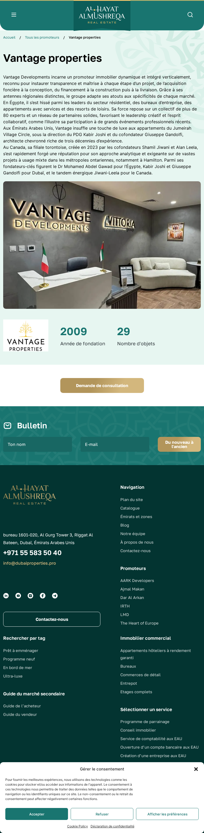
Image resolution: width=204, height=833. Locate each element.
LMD (124, 614)
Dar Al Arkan (132, 597)
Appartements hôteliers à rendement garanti (155, 654)
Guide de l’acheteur (22, 705)
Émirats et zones (136, 516)
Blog (124, 525)
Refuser (102, 814)
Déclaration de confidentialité (112, 826)
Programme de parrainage (144, 721)
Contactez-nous (135, 550)
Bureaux (128, 666)
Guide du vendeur (20, 714)
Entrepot (128, 683)
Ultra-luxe (13, 676)
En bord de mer (17, 667)
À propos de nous (137, 542)
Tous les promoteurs (42, 37)
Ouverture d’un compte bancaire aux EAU (159, 747)
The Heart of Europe (139, 623)
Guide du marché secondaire (34, 693)
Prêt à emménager (20, 650)
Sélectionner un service (146, 709)
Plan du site (131, 499)
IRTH (125, 606)
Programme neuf (19, 658)
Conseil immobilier (138, 730)
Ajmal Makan (132, 588)
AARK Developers (137, 580)
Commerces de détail (140, 674)
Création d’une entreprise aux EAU (153, 755)
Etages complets (136, 691)
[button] (196, 769)
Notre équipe (132, 533)
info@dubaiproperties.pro (29, 563)
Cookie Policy (77, 826)
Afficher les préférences (167, 814)
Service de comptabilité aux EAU (151, 738)
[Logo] (102, 15)
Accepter (36, 814)
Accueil (9, 37)
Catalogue (130, 508)
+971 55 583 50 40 (32, 552)
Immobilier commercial (145, 638)
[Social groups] (6, 595)
